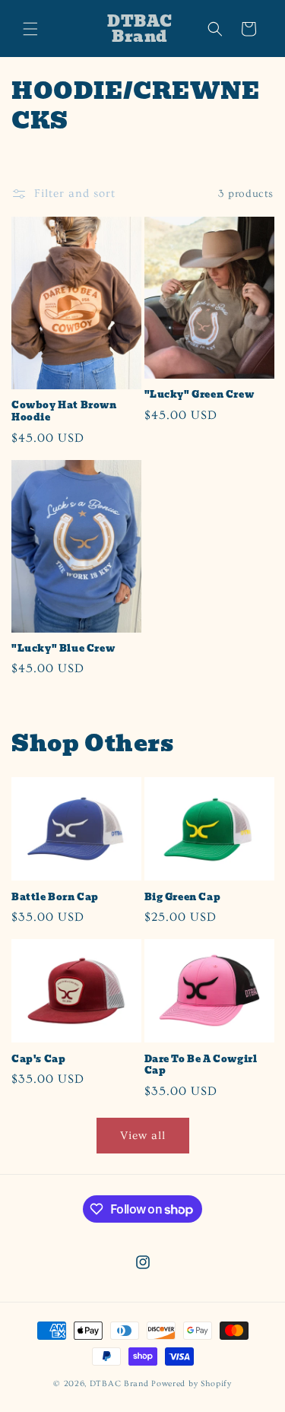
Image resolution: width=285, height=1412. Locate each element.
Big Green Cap (182, 897)
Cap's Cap (38, 1059)
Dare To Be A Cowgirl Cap (201, 1065)
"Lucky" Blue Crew (63, 649)
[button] (30, 29)
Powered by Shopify (191, 1383)
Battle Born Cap (55, 897)
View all (143, 1135)
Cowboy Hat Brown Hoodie (64, 411)
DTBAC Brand (119, 1383)
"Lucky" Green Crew (199, 395)
